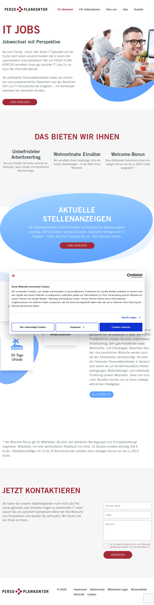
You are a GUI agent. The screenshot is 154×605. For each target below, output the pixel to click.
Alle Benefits (101, 394)
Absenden (118, 555)
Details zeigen (129, 317)
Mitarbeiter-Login (118, 589)
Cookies (91, 594)
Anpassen (75, 327)
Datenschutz (97, 589)
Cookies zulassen (121, 327)
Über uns (111, 9)
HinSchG (79, 594)
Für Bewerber (65, 9)
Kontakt (138, 9)
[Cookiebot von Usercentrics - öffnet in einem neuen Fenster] (129, 275)
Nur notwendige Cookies (33, 327)
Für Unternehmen (89, 9)
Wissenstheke (139, 589)
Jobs (125, 9)
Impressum (80, 589)
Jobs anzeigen (20, 102)
